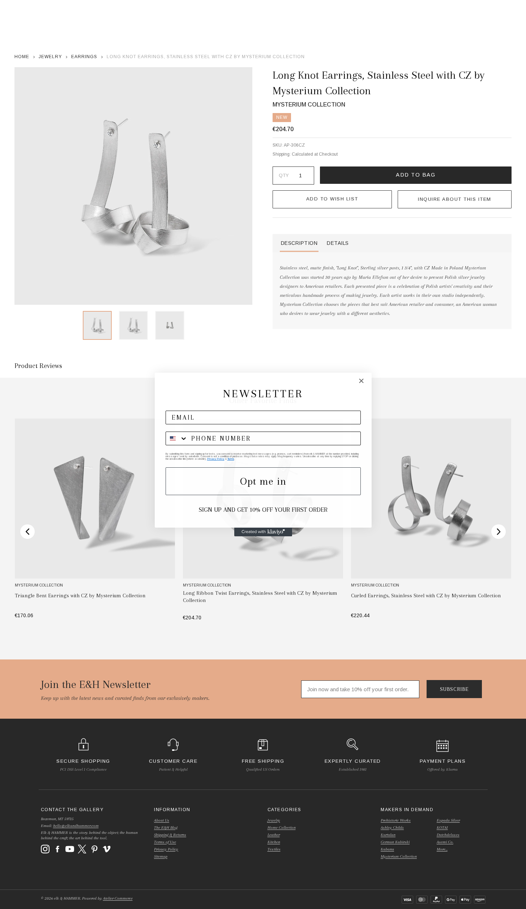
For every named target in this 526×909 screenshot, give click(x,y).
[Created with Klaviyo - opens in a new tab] (263, 532)
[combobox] (177, 438)
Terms (230, 459)
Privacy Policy (215, 459)
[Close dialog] (361, 380)
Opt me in (263, 481)
